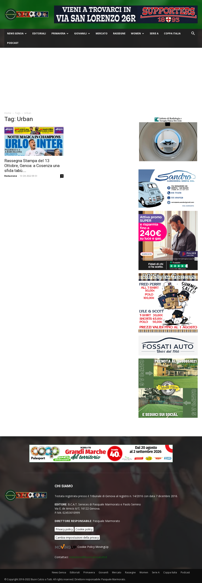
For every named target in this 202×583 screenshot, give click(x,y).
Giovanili (80, 33)
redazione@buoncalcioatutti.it (88, 557)
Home (7, 113)
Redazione (10, 175)
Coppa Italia (172, 33)
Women (136, 33)
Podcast (13, 43)
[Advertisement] (101, 77)
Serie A (154, 33)
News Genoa (15, 33)
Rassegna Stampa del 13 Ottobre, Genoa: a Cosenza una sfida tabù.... (32, 165)
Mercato (102, 33)
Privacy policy (64, 529)
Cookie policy (84, 529)
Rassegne (119, 33)
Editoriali (39, 33)
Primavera (58, 33)
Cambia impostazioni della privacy (77, 537)
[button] (193, 34)
